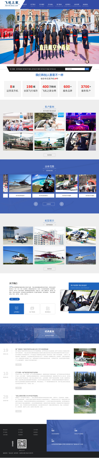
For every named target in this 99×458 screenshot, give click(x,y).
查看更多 (49, 204)
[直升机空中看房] (59, 183)
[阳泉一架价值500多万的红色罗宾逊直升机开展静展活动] (81, 130)
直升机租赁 (19, 69)
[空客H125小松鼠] (81, 243)
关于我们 (20, 429)
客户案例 (20, 432)
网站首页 (5, 429)
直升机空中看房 (36, 69)
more (18, 364)
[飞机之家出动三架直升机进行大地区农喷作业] (81, 149)
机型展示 (36, 432)
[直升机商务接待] (13, 183)
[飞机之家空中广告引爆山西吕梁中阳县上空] (18, 130)
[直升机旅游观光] (36, 183)
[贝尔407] (49, 263)
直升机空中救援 (45, 69)
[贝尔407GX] (49, 243)
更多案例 (49, 155)
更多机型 (49, 268)
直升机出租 (53, 69)
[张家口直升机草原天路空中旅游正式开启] (49, 149)
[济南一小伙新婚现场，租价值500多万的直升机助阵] (18, 149)
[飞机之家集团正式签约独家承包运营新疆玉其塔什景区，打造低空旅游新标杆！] (49, 130)
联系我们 (36, 434)
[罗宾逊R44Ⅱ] (81, 263)
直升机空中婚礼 (27, 69)
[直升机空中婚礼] (83, 183)
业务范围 (5, 434)
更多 (12, 299)
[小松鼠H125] (18, 243)
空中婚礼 (5, 432)
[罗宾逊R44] (18, 263)
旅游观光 (20, 434)
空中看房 (36, 429)
